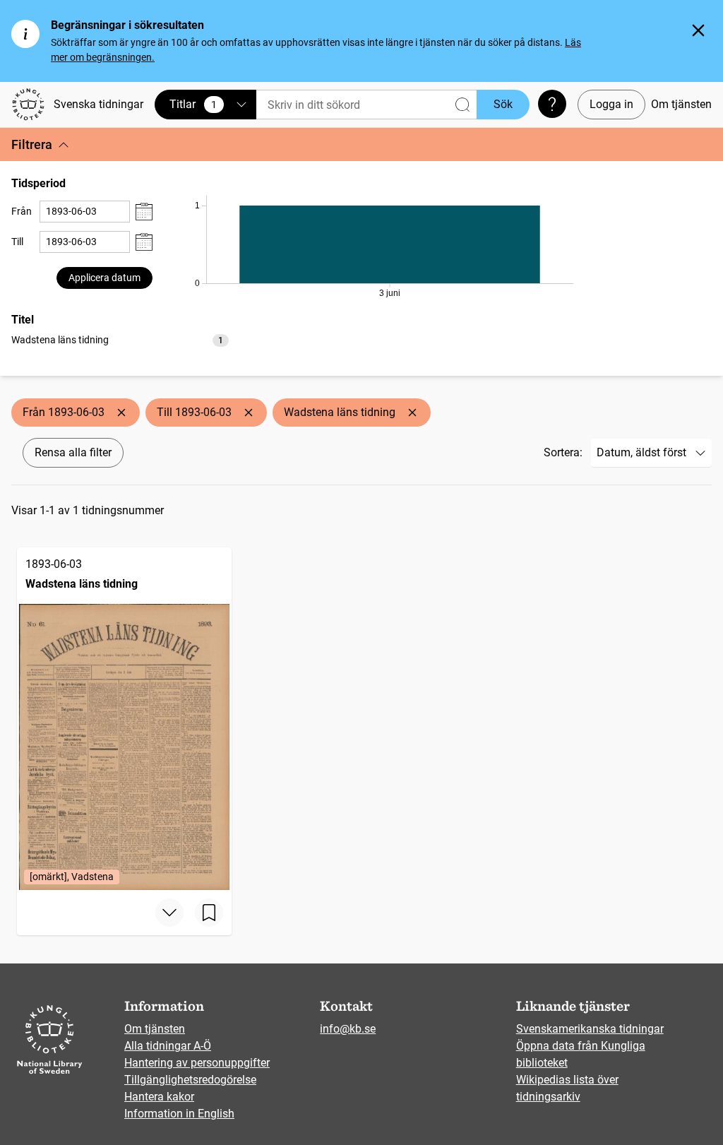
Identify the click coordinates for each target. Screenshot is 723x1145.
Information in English (179, 1113)
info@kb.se (348, 1029)
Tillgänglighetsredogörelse (190, 1079)
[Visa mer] (169, 912)
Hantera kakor (159, 1096)
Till (17, 241)
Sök (503, 104)
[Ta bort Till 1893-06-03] (248, 412)
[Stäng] (698, 30)
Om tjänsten (681, 104)
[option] (120, 340)
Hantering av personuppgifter (197, 1062)
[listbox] (120, 339)
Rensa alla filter (73, 452)
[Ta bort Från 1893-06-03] (121, 412)
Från (21, 211)
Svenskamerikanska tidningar (590, 1029)
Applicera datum (104, 277)
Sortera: (563, 452)
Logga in (611, 104)
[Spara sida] (209, 912)
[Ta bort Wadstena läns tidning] (412, 412)
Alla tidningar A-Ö (167, 1045)
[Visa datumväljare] (144, 211)
